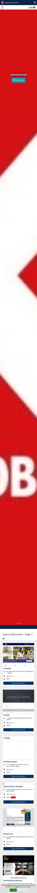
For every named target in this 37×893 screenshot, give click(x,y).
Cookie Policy (23, 890)
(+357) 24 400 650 (19, 802)
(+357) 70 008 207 (19, 776)
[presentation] (3, 318)
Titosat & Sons (8, 834)
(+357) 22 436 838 (19, 730)
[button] (17, 623)
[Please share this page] (4, 638)
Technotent (7, 668)
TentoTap (6, 715)
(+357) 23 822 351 (19, 683)
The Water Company (10, 761)
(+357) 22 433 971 (19, 849)
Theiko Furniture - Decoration (13, 786)
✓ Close (13, 890)
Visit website (19, 80)
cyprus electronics (12, 2)
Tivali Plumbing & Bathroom (12, 880)
